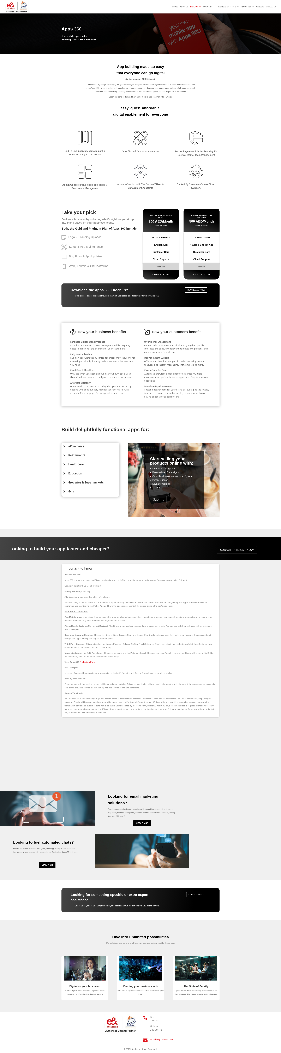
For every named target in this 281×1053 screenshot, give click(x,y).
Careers (260, 7)
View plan (47, 865)
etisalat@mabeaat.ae (161, 1039)
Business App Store (227, 7)
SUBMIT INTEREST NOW (237, 550)
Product (194, 7)
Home (175, 7)
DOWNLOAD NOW (196, 290)
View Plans (142, 823)
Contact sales (196, 894)
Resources (246, 7)
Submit (158, 499)
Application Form (87, 662)
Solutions (208, 7)
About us (184, 7)
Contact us (271, 7)
